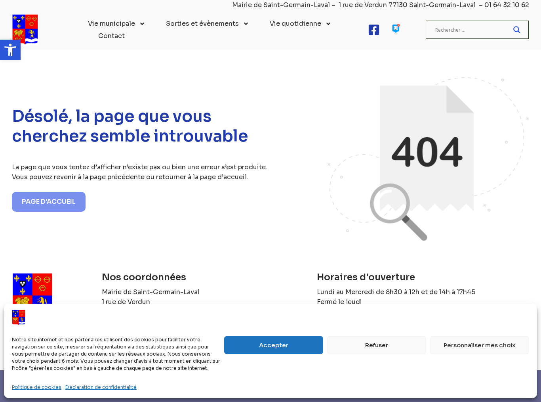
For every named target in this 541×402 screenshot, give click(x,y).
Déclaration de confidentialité (101, 387)
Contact (111, 36)
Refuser (376, 345)
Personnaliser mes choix (480, 345)
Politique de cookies (36, 387)
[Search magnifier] (516, 29)
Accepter (273, 345)
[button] (10, 50)
